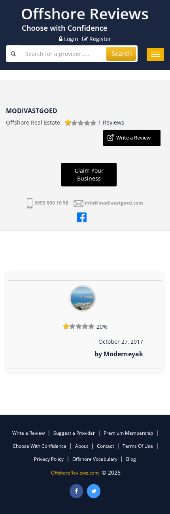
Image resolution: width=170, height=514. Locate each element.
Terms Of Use (138, 446)
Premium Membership (128, 433)
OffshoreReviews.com (75, 472)
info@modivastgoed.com (114, 202)
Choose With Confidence (39, 446)
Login (70, 39)
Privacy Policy (49, 459)
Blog (131, 459)
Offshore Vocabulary (94, 459)
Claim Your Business (89, 174)
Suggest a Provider (74, 433)
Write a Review (133, 137)
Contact (105, 446)
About (81, 446)
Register (99, 39)
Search (121, 53)
